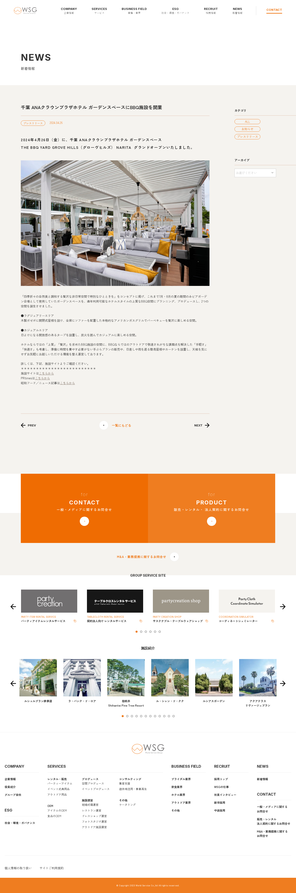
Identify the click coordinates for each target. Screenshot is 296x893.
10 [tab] (164, 716)
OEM (50, 806)
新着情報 (262, 779)
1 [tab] (136, 631)
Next (283, 606)
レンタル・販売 (57, 779)
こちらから (46, 373)
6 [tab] (159, 631)
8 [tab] (155, 716)
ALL (247, 121)
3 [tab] (145, 631)
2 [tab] (141, 631)
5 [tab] (155, 631)
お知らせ (247, 129)
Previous (13, 606)
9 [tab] (159, 716)
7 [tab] (150, 716)
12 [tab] (173, 716)
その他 (123, 800)
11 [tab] (168, 716)
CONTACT (274, 10)
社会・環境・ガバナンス (20, 823)
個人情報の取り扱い (18, 868)
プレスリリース (247, 136)
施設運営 (87, 800)
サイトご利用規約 (52, 868)
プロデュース (90, 779)
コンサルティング (130, 779)
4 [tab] (150, 631)
